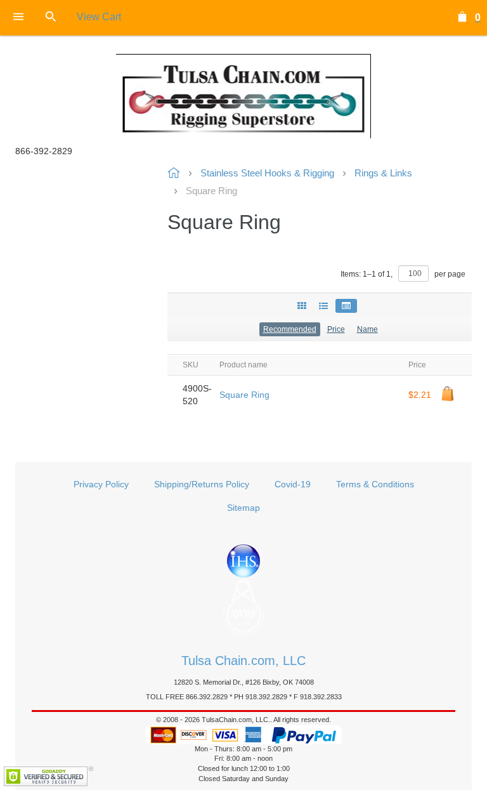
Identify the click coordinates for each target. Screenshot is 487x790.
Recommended (289, 329)
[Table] (346, 306)
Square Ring (244, 395)
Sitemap (243, 508)
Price (336, 329)
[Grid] (301, 306)
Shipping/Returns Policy (201, 484)
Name (367, 329)
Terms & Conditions (375, 484)
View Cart (99, 16)
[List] (323, 306)
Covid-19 (293, 484)
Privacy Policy (101, 484)
